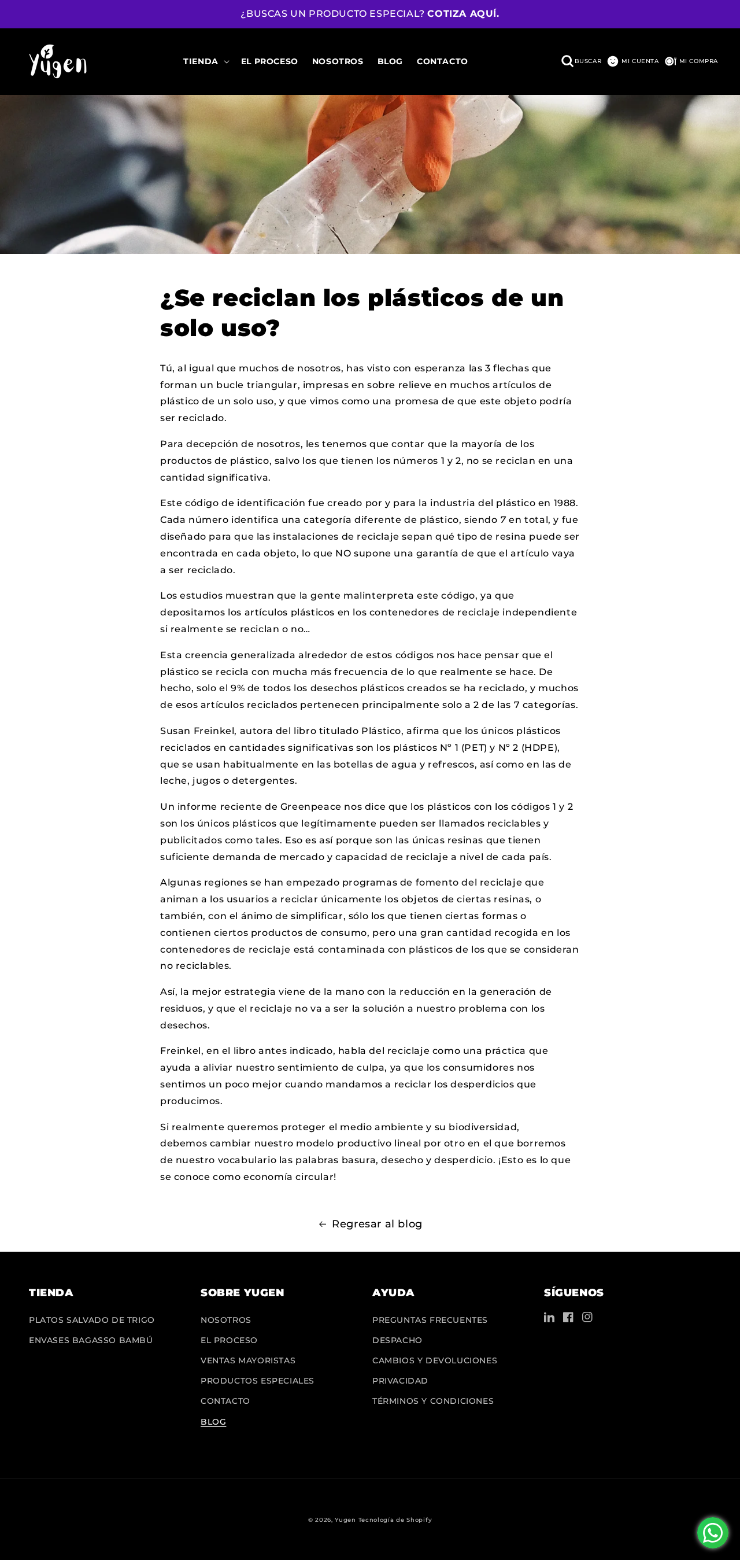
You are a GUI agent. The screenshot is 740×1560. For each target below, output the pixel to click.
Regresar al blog (377, 1224)
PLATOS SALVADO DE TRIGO (92, 1320)
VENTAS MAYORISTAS (248, 1360)
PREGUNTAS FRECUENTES (430, 1320)
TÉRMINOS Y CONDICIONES (433, 1401)
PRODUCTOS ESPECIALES (257, 1380)
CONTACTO (225, 1401)
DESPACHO (397, 1340)
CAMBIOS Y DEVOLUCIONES (434, 1360)
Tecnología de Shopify (395, 1520)
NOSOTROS (226, 1320)
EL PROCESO (229, 1340)
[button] (205, 61)
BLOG (213, 1422)
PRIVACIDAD (400, 1380)
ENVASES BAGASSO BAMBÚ (91, 1340)
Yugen (345, 1520)
